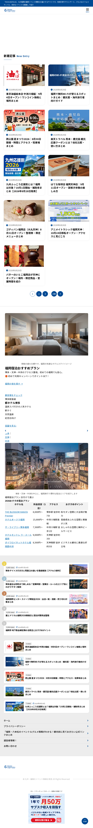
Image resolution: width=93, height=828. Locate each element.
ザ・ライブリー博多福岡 (17, 527)
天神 (7, 437)
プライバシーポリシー (15, 726)
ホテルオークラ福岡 (15, 519)
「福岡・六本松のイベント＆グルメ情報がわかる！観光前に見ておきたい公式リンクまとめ (44, 733)
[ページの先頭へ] (85, 821)
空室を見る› (10, 425)
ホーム (7, 720)
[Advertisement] (46, 36)
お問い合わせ (10, 745)
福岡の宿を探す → (14, 383)
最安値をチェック (13, 395)
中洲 (7, 440)
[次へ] (60, 294)
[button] (6, 431)
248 (54, 293)
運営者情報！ (10, 740)
